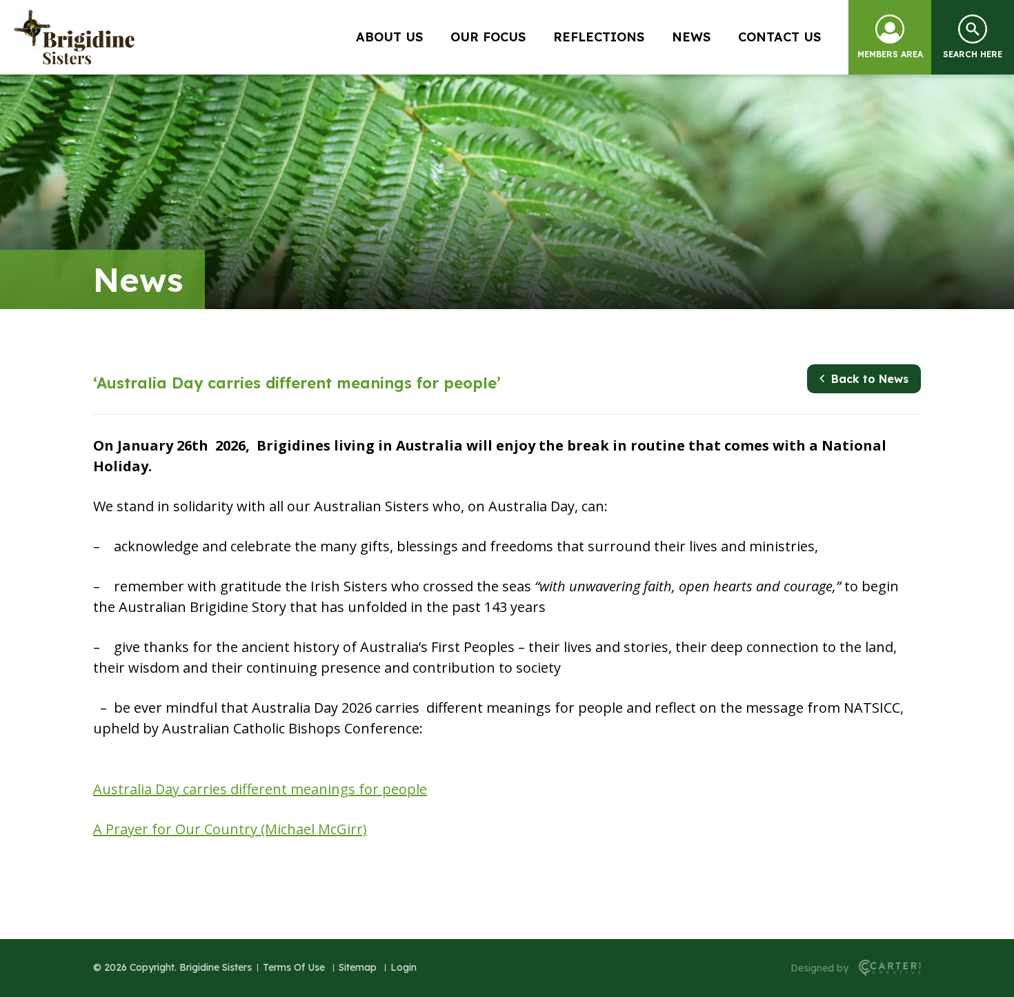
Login (403, 967)
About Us (389, 37)
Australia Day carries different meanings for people (260, 789)
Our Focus (488, 37)
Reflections (598, 37)
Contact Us (779, 37)
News (691, 37)
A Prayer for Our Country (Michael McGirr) (230, 829)
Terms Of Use (294, 967)
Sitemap (358, 967)
